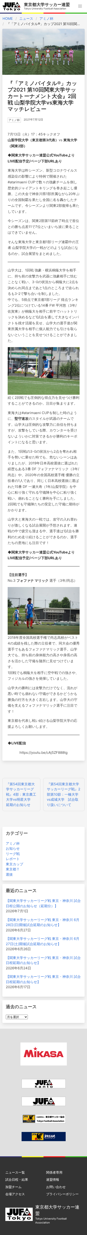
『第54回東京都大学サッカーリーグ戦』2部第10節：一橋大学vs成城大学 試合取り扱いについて (63, 794)
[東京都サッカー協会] (44, 1122)
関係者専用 (54, 1172)
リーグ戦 (13, 854)
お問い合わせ (56, 1187)
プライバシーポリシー (62, 1194)
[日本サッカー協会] (44, 1140)
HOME (8, 18)
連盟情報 (52, 1179)
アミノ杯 (46, 18)
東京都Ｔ (13, 869)
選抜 (9, 874)
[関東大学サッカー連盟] (44, 1087)
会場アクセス (15, 1194)
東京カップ (14, 864)
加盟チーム (13, 1187)
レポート (13, 859)
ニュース (26, 18)
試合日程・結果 (16, 1179)
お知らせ (13, 848)
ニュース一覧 (15, 1172)
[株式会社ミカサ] (43, 1064)
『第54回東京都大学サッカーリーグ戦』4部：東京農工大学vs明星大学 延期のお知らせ (21, 794)
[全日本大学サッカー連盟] (44, 1105)
